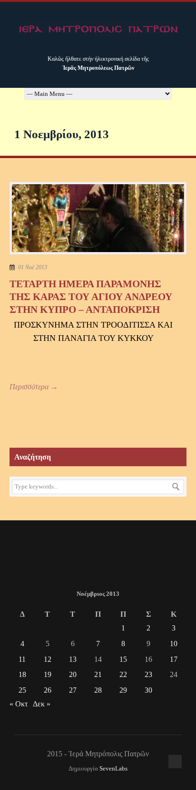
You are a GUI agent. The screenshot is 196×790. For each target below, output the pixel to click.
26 (47, 690)
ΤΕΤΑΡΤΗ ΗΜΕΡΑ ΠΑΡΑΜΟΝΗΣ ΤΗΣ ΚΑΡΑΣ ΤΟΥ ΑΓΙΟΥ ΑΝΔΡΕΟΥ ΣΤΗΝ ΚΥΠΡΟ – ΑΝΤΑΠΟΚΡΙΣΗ (91, 297)
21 (98, 674)
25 (22, 690)
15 (123, 659)
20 (73, 674)
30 (148, 690)
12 (47, 659)
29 (123, 690)
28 (98, 690)
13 (73, 659)
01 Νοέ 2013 (32, 267)
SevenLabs (113, 768)
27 (73, 690)
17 (173, 659)
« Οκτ (19, 704)
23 (148, 674)
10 (173, 644)
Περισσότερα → (34, 387)
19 (47, 674)
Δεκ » (41, 704)
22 (123, 674)
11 (22, 659)
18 (22, 674)
